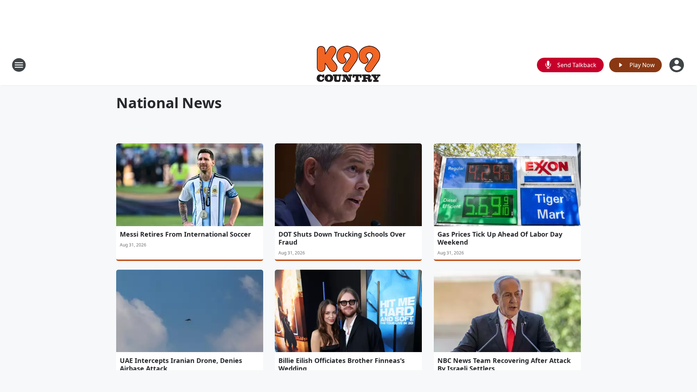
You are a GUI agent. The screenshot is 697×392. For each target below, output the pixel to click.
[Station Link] (348, 65)
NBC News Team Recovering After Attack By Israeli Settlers (504, 364)
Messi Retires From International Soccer (185, 234)
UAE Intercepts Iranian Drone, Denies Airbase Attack (181, 364)
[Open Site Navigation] (19, 65)
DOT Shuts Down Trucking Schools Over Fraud (341, 238)
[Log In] (677, 65)
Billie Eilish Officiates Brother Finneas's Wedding (341, 364)
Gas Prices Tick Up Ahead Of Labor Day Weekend (499, 238)
